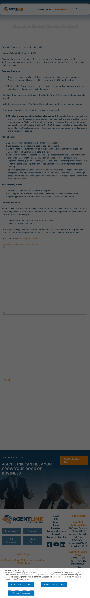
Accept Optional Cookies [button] (21, 584)
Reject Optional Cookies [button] (54, 584)
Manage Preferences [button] (21, 593)
